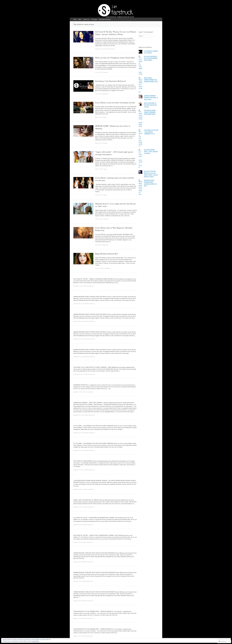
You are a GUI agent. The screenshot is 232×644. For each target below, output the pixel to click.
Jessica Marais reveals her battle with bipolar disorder (115, 102)
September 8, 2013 (78, 489)
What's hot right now (89, 286)
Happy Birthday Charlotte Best (106, 253)
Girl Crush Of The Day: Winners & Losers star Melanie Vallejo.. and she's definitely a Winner (151, 173)
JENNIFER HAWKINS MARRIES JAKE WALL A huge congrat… (151, 97)
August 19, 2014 (99, 49)
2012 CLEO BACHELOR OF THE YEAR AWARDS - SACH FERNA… (151, 58)
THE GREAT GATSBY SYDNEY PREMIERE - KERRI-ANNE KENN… (150, 112)
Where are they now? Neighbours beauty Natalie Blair (115, 57)
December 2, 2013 (78, 286)
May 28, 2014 (98, 117)
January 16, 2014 (99, 268)
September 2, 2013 (78, 507)
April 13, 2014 (98, 219)
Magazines (105, 245)
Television (112, 49)
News (104, 117)
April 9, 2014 (98, 245)
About (79, 19)
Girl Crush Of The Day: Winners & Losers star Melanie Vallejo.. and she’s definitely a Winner (115, 33)
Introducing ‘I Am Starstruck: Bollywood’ (110, 81)
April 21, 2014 (98, 195)
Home (74, 19)
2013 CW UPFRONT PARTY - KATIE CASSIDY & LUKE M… (151, 151)
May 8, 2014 (98, 143)
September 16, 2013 (78, 432)
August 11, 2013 (77, 618)
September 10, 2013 (78, 470)
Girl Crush (107, 49)
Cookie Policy (35, 641)
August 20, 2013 (77, 561)
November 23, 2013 (78, 303)
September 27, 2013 (78, 415)
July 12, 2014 (98, 72)
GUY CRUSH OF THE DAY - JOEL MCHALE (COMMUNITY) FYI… (151, 131)
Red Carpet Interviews (105, 19)
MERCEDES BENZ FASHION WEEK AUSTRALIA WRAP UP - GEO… (150, 182)
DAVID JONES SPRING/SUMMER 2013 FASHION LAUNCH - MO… (151, 79)
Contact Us (86, 19)
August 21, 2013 (77, 524)
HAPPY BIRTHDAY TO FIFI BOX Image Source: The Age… (150, 104)
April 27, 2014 (98, 169)
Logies (105, 169)
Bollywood (105, 94)
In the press (94, 19)
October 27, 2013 (77, 392)
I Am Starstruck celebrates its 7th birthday (151, 51)
